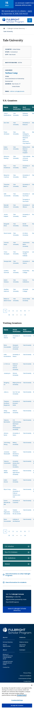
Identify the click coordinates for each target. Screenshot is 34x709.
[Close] (32, 685)
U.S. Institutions (10, 558)
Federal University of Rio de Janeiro (17, 512)
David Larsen (7, 233)
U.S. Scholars (9, 546)
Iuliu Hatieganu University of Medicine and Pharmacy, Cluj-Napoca (26, 137)
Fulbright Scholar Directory (16, 28)
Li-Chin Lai (7, 364)
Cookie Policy (21, 695)
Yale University (27, 336)
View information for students (15, 582)
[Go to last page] (25, 315)
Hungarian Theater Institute (26, 253)
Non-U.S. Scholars (11, 552)
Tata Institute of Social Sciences (26, 158)
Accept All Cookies (17, 705)
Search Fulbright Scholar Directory (17, 610)
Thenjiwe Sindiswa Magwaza (7, 403)
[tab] (17, 546)
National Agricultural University (16, 472)
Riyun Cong (7, 489)
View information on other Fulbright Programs (17, 574)
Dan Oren (6, 123)
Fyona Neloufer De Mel (7, 502)
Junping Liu (7, 373)
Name (6, 107)
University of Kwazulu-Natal (16, 403)
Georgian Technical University (16, 347)
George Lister (7, 261)
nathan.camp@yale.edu (17, 91)
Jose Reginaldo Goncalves (7, 512)
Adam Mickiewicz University (16, 453)
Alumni (7, 564)
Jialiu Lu (6, 392)
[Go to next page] (21, 315)
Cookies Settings (17, 700)
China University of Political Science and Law (16, 493)
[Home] (13, 20)
